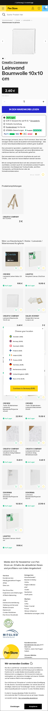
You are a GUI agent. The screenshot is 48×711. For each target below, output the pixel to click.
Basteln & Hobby (30, 580)
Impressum (7, 610)
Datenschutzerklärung (11, 602)
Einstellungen (14, 706)
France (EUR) (17, 360)
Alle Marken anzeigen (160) (34, 613)
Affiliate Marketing (9, 595)
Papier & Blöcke (29, 585)
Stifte (26, 582)
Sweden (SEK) (18, 337)
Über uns (6, 585)
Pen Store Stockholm (10, 615)
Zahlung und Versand (10, 605)
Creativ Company (15, 62)
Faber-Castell (29, 606)
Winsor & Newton (30, 611)
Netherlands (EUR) (19, 369)
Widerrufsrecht (8, 607)
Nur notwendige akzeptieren (28, 698)
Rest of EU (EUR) (18, 379)
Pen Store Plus (8, 590)
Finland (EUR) (17, 351)
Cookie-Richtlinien (9, 612)
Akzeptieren (33, 706)
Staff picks (28, 594)
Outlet (26, 590)
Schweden (28, 657)
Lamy (26, 604)
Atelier (17, 20)
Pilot (26, 601)
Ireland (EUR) (17, 355)
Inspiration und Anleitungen (13, 593)
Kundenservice (8, 578)
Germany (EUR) (18, 365)
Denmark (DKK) (18, 346)
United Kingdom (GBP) (21, 374)
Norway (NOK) (18, 341)
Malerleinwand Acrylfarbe (11, 22)
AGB (4, 600)
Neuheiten (28, 592)
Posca (26, 608)
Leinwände (26, 20)
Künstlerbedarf (7, 20)
